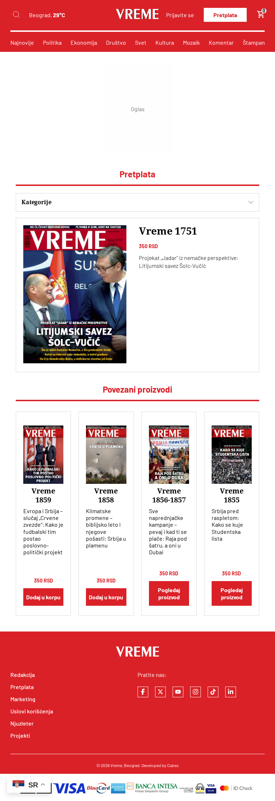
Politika (52, 42)
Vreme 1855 (231, 495)
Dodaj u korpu (43, 597)
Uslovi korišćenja (31, 711)
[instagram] (195, 692)
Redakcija (22, 674)
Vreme (116, 765)
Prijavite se (180, 14)
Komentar (221, 42)
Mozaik (191, 42)
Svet (140, 42)
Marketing (22, 699)
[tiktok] (213, 692)
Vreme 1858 (106, 495)
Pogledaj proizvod (169, 593)
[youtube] (178, 692)
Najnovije (22, 42)
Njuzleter (22, 723)
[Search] (16, 14)
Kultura (164, 42)
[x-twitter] (160, 692)
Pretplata (225, 14)
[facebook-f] (143, 692)
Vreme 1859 (43, 495)
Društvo (116, 42)
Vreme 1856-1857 (169, 495)
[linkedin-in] (230, 692)
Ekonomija (84, 42)
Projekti (20, 735)
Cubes (173, 765)
